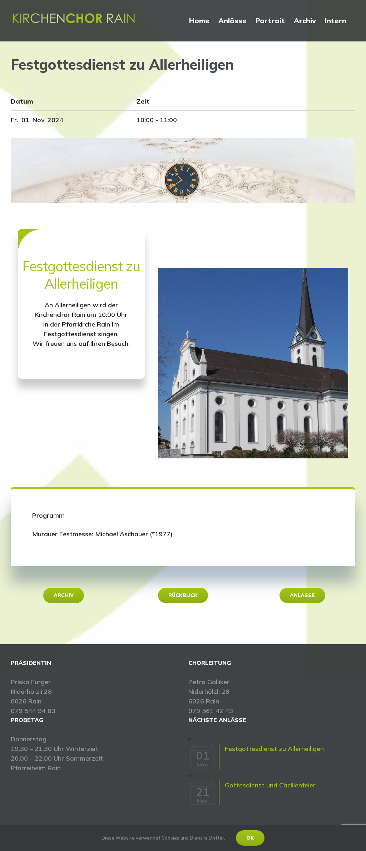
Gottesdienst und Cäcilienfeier (270, 785)
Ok (250, 838)
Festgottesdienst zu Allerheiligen (274, 749)
